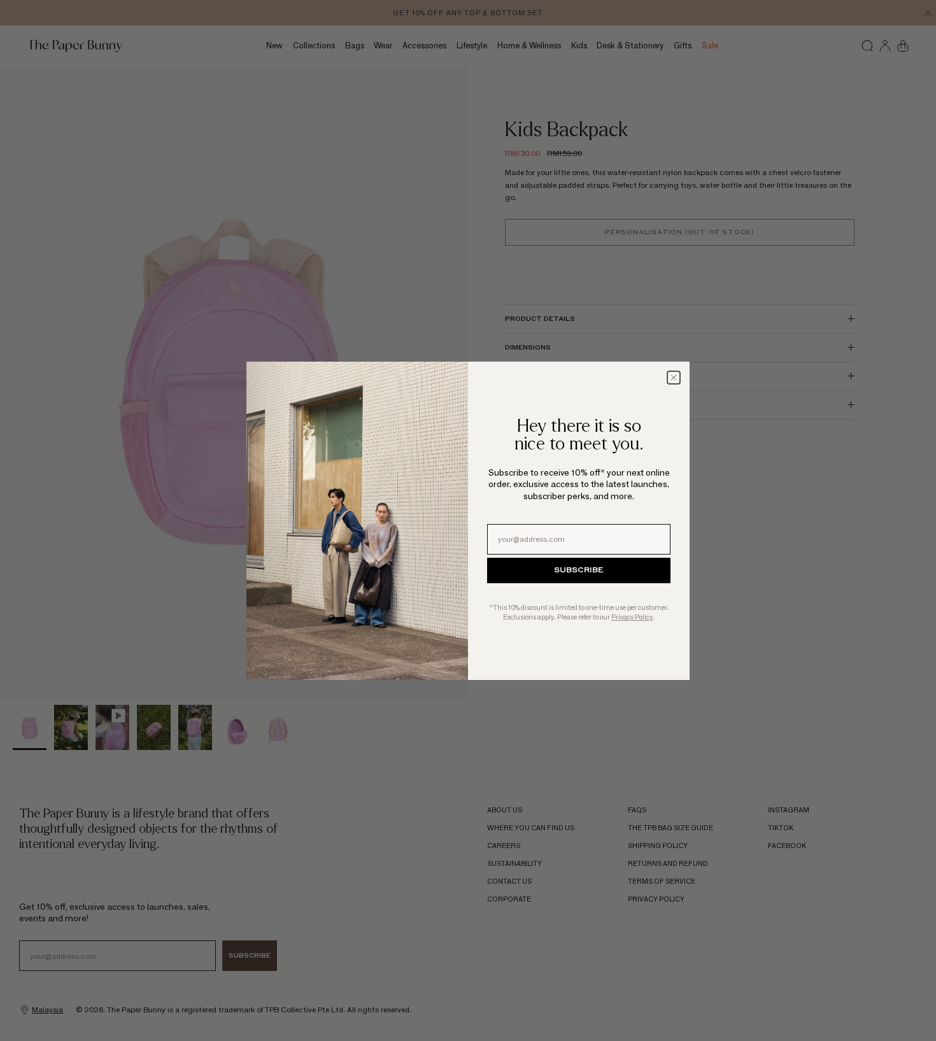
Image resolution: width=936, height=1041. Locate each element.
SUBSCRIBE (579, 570)
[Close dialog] (673, 377)
